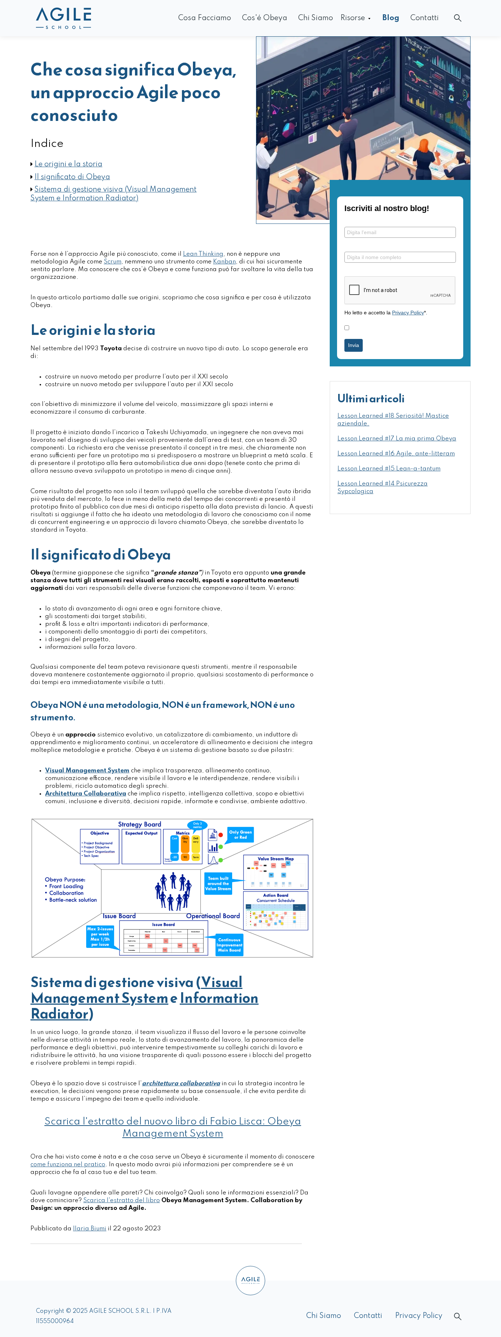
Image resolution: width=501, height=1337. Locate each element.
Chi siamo (315, 18)
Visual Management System (136, 990)
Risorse (352, 18)
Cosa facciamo (204, 18)
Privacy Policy (408, 312)
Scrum (112, 262)
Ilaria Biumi (89, 1229)
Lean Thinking (203, 254)
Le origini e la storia (68, 164)
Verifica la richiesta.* (369, 270)
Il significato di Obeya (72, 177)
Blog (391, 18)
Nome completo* (364, 245)
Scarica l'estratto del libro (121, 1200)
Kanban (224, 262)
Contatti (424, 18)
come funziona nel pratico (67, 1164)
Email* (352, 221)
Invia (353, 345)
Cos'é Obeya (264, 18)
